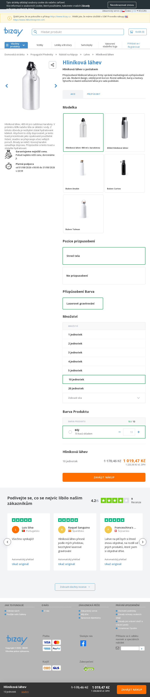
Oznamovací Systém (127, 628)
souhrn (25, 691)
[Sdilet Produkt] (52, 65)
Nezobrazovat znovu (122, 4)
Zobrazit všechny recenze (73, 586)
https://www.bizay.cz (60, 16)
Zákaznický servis (110, 10)
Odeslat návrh (12, 611)
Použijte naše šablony (16, 614)
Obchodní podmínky (126, 611)
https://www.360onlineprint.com (29, 19)
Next (56, 86)
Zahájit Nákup (104, 477)
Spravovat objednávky (90, 618)
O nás (46, 611)
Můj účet (84, 614)
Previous (7, 86)
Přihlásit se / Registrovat (134, 45)
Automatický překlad (23, 559)
